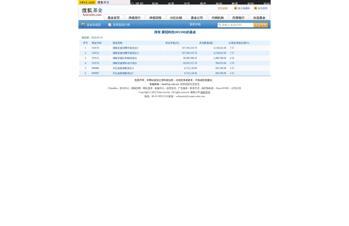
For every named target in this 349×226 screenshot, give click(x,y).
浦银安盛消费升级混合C (126, 48)
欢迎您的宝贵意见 (190, 84)
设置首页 (171, 88)
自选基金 (259, 17)
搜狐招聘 (136, 88)
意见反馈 (223, 8)
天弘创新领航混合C (123, 73)
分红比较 (176, 17)
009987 (95, 73)
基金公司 (197, 17)
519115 (95, 58)
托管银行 (238, 17)
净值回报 (155, 17)
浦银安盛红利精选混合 (125, 58)
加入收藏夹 (244, 8)
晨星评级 (195, 24)
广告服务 (183, 88)
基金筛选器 (94, 24)
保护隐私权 (208, 88)
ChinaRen (113, 88)
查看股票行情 (121, 24)
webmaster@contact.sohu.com (190, 96)
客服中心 (159, 88)
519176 (95, 48)
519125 (95, 53)
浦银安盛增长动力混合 (125, 63)
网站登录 (148, 88)
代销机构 (218, 17)
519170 (95, 63)
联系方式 (195, 88)
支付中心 (124, 88)
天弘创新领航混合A (123, 68)
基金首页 (114, 17)
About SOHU (222, 88)
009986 (95, 68)
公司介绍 (236, 88)
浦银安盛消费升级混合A (126, 53)
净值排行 (134, 17)
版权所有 (205, 92)
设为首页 (263, 8)
